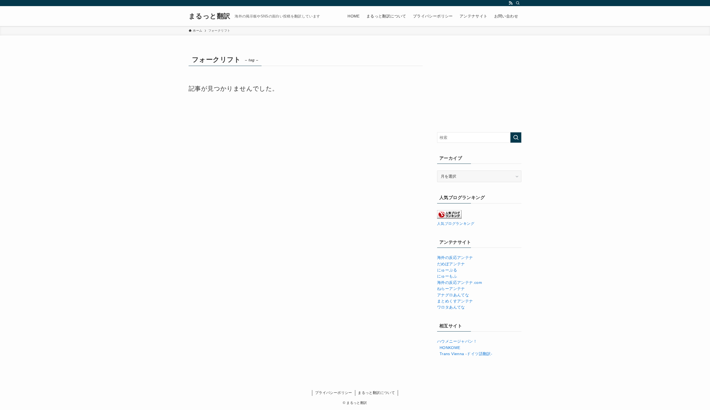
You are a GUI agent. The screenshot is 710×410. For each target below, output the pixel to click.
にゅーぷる (447, 270)
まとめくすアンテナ (456, 301)
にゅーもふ (447, 276)
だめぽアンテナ (451, 264)
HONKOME (448, 347)
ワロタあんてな (451, 307)
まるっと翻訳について (376, 393)
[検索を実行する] (515, 137)
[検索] (517, 3)
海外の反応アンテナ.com (459, 282)
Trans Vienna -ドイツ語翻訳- (464, 354)
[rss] (510, 3)
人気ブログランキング (455, 224)
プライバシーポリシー (333, 393)
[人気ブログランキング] (449, 217)
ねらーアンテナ (451, 288)
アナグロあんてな (453, 295)
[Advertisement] (479, 88)
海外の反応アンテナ (455, 257)
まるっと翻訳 (209, 16)
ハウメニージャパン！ (457, 341)
